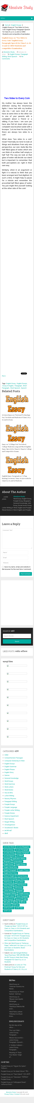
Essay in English (7, 386)
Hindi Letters (8, 787)
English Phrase (9, 769)
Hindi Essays (8, 781)
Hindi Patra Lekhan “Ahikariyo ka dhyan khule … (16, 1014)
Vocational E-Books (11, 828)
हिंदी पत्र (23, 902)
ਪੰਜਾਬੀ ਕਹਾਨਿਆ (8, 908)
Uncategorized (9, 825)
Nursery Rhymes (10, 798)
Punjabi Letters (9, 896)
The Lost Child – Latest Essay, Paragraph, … (15, 1032)
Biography (7, 861)
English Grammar (10, 766)
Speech (24, 388)
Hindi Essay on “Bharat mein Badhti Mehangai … (16, 999)
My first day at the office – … (15, 1026)
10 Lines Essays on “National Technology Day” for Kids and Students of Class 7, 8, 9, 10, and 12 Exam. (16, 417)
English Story (9, 772)
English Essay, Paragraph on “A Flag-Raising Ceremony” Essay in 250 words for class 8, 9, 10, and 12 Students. (16, 478)
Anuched (7, 858)
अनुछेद (25, 899)
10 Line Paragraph (22, 850)
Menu (3, 18)
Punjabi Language (10, 807)
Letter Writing (9, 796)
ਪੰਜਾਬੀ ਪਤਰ (7, 911)
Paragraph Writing (10, 801)
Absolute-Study (9, 52)
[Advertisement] (17, 79)
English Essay (11, 383)
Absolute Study (11, 1092)
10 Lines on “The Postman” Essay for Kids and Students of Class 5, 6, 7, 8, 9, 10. (15, 967)
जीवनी (6, 833)
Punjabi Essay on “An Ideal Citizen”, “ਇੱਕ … (15, 1071)
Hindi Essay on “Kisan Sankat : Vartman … (16, 993)
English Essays (16, 25)
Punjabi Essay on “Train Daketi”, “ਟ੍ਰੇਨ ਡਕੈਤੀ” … (16, 1074)
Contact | (17, 1094)
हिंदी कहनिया (7, 902)
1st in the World (9, 847)
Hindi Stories (8, 790)
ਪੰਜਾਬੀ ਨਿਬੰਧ (19, 908)
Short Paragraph (22, 896)
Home (7, 25)
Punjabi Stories (9, 813)
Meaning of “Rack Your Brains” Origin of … (15, 1055)
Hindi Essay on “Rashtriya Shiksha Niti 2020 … (16, 1006)
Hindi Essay (24, 879)
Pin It (3, 376)
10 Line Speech (9, 855)
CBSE (6, 755)
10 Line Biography (23, 847)
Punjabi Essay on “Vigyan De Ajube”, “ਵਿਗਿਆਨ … (13, 1067)
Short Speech (12, 56)
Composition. (17, 861)
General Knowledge (11, 778)
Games (7, 775)
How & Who (8, 793)
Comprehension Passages (13, 758)
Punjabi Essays (9, 804)
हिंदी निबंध (15, 902)
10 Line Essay (8, 850)
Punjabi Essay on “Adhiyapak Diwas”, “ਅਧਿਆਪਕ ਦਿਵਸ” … (13, 1083)
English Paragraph (10, 870)
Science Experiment (11, 816)
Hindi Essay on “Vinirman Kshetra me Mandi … (16, 986)
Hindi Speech (21, 885)
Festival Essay (22, 876)
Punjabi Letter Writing (12, 810)
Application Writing (18, 858)
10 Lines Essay (9, 853)
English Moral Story (10, 867)
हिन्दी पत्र (16, 905)
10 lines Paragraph (22, 853)
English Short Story (10, 873)
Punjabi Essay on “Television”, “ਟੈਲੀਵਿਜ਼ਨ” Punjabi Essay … (14, 1078)
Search (17, 641)
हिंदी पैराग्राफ (7, 905)
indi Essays (18, 887)
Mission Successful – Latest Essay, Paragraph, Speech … (16, 1040)
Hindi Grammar (9, 784)
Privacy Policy (9, 1094)
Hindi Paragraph (9, 885)
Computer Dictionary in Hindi (14, 761)
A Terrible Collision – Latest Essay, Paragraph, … (16, 1047)
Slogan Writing (9, 822)
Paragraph (18, 386)
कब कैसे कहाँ (7, 830)
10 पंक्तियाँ (20, 855)
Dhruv (6, 943)
